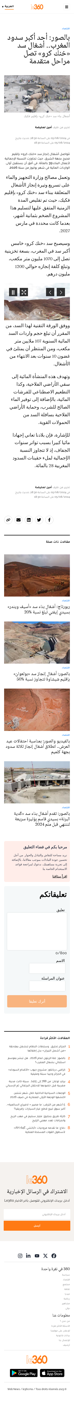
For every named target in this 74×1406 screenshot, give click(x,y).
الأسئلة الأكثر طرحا (60, 1325)
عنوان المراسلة (53, 978)
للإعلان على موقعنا (60, 1330)
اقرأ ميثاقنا (59, 876)
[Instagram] (20, 1255)
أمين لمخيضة (43, 127)
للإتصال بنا (64, 1340)
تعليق (61, 910)
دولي (67, 1308)
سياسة (66, 1274)
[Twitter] (45, 1255)
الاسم (60, 960)
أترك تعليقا (37, 1001)
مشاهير (66, 1303)
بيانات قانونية (63, 1335)
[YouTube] (37, 1255)
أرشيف (66, 1344)
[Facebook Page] (53, 1255)
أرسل (37, 1225)
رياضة (67, 1298)
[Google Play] (24, 1372)
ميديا (67, 1293)
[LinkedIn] (28, 1255)
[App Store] (52, 1372)
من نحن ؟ (65, 1321)
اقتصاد (66, 28)
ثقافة (67, 1289)
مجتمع (66, 1284)
